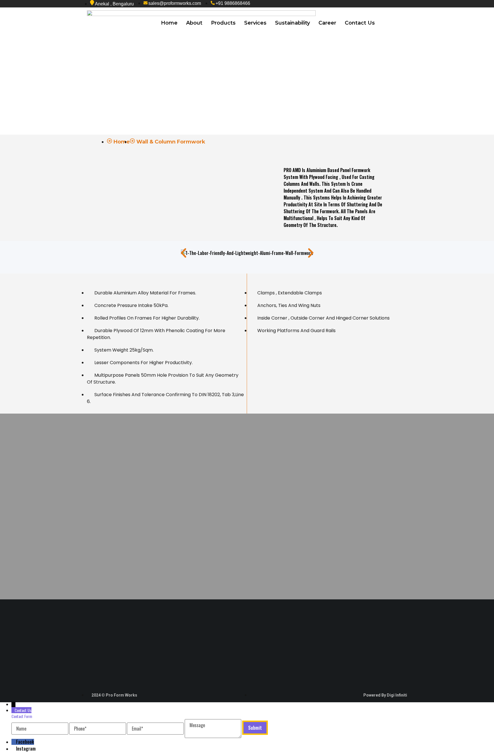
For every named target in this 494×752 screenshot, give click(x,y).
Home (169, 23)
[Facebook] (13, 741)
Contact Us (360, 23)
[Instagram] (13, 748)
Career (327, 23)
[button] (183, 253)
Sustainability (292, 23)
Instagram (26, 748)
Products (223, 23)
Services (255, 23)
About (194, 23)
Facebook (25, 741)
